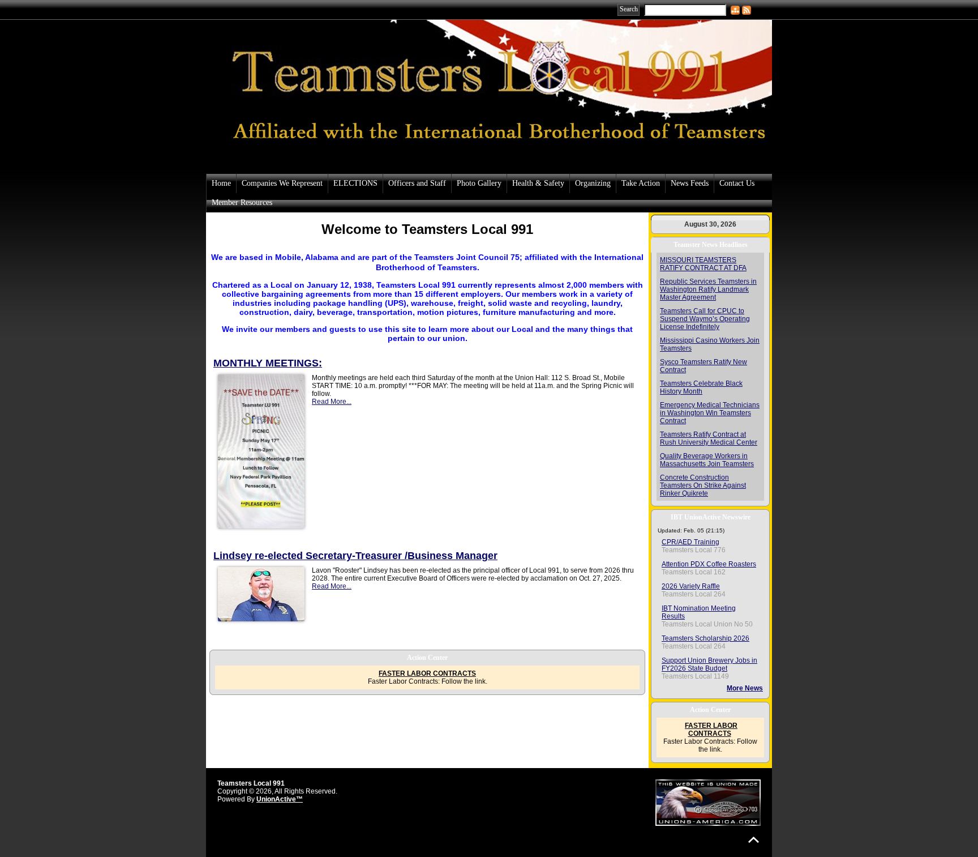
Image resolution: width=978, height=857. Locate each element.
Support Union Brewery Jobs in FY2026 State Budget (709, 664)
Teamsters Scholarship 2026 (705, 638)
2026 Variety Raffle (691, 586)
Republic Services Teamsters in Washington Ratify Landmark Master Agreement (708, 289)
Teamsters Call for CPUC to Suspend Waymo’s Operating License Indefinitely (705, 319)
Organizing (593, 183)
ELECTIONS (355, 183)
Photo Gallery (479, 183)
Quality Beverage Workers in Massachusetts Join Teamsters (707, 460)
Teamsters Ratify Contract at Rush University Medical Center (708, 438)
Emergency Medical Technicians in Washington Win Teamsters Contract (710, 413)
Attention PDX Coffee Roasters (709, 564)
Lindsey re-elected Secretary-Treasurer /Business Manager (355, 555)
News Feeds (690, 183)
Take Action (640, 183)
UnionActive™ (279, 799)
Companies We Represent (282, 183)
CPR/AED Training (690, 542)
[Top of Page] (754, 839)
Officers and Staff (417, 183)
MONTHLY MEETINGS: (267, 363)
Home (221, 183)
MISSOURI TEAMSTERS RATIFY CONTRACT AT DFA (703, 264)
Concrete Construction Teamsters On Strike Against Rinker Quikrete (703, 485)
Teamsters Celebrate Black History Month (701, 387)
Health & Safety (538, 183)
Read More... (331, 402)
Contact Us (736, 183)
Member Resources (242, 202)
